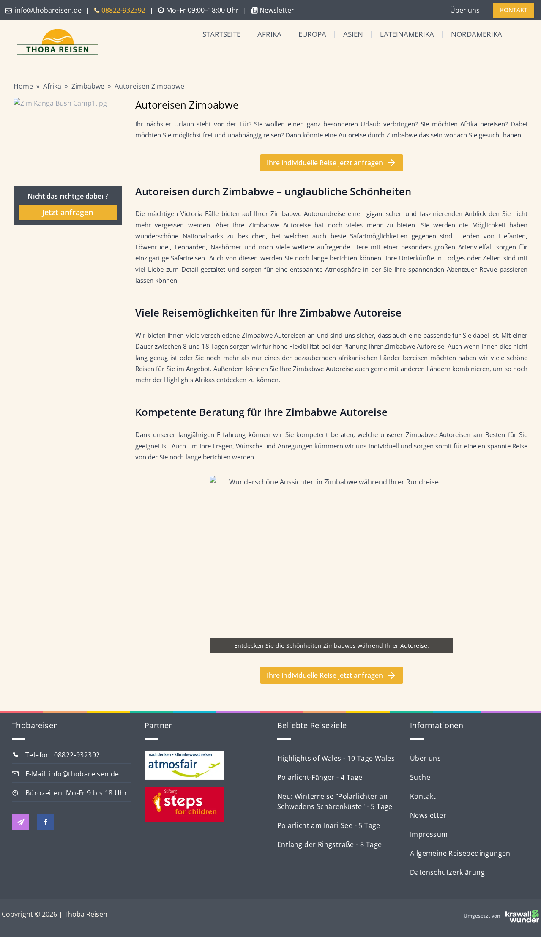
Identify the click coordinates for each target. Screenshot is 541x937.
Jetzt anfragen (67, 212)
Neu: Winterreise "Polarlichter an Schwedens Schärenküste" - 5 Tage (335, 801)
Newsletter (428, 815)
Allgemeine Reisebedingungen (460, 853)
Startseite (221, 34)
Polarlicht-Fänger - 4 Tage (319, 777)
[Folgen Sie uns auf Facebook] (45, 822)
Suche (420, 777)
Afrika (269, 34)
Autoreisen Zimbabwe (149, 86)
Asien (353, 34)
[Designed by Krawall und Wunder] (522, 916)
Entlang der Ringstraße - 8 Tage (329, 844)
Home (23, 86)
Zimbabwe (87, 86)
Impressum (429, 834)
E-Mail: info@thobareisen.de (72, 774)
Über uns (465, 10)
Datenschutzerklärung (447, 872)
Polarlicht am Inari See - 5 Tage (328, 825)
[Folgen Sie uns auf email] (20, 822)
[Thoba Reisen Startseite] (54, 42)
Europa (312, 34)
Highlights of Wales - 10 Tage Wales (336, 758)
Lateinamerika (407, 34)
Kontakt (423, 796)
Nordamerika (476, 34)
